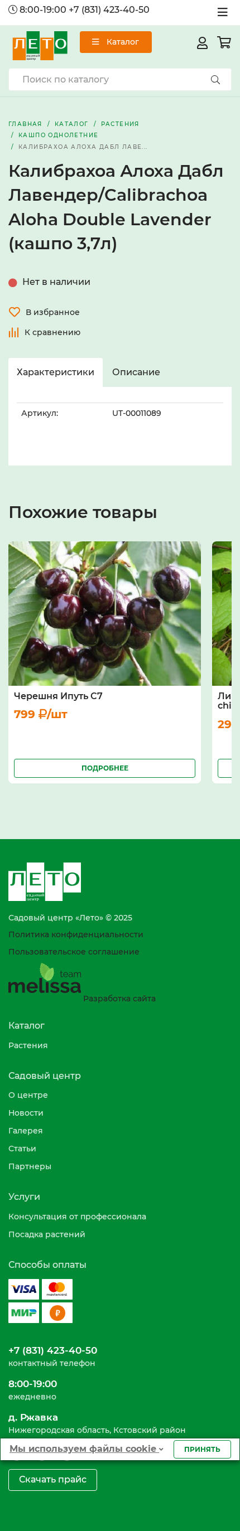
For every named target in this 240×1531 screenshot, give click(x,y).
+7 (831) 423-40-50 (109, 9)
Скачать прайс (53, 1479)
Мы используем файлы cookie (84, 1448)
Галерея (25, 1131)
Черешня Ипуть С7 (58, 696)
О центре (28, 1095)
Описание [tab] (136, 372)
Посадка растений (46, 1234)
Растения (28, 1045)
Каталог (121, 42)
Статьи (22, 1149)
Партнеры (29, 1166)
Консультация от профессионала (77, 1217)
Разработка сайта (118, 999)
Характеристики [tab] (55, 372)
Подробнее (104, 768)
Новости (26, 1113)
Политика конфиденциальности (75, 934)
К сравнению (52, 332)
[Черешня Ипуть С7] (104, 613)
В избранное (53, 312)
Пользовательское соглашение (74, 952)
